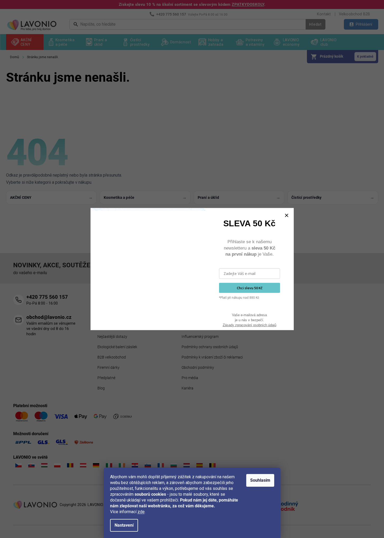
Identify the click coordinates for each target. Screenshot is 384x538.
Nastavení (124, 525)
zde (141, 511)
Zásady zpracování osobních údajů (249, 325)
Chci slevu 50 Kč (249, 287)
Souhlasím (260, 480)
